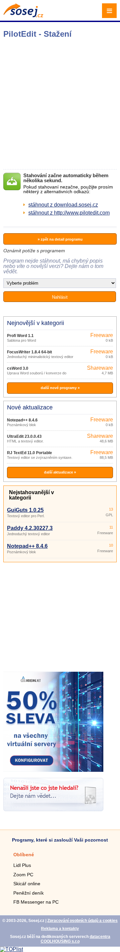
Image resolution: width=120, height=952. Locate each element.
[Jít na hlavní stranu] (23, 15)
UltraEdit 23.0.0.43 (24, 436)
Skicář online (26, 883)
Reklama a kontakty (60, 928)
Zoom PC (23, 874)
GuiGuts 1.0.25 (25, 510)
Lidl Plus (22, 865)
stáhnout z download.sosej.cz (63, 205)
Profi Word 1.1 (20, 335)
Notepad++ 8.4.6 (22, 420)
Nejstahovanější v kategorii (31, 495)
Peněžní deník (28, 893)
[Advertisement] (60, 104)
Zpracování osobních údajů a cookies (82, 920)
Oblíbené (23, 854)
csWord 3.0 (17, 368)
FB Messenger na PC (36, 902)
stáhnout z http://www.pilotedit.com (69, 213)
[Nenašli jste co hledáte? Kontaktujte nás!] (53, 809)
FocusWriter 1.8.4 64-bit (29, 352)
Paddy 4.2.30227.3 (30, 528)
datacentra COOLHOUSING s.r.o (75, 939)
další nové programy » (60, 388)
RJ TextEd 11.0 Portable (29, 452)
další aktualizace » (60, 472)
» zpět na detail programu (60, 239)
